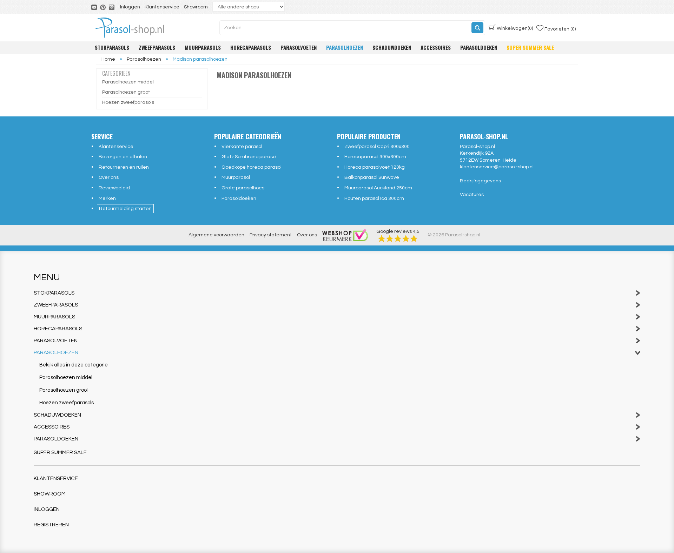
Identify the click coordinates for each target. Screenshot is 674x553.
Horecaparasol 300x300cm (375, 156)
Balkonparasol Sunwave (371, 177)
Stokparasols (112, 47)
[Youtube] (94, 7)
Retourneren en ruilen (124, 167)
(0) (515, 28)
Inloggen (130, 7)
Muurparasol (236, 177)
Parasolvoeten (298, 47)
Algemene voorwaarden (216, 234)
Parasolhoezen (344, 47)
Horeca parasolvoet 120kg (374, 167)
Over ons (109, 177)
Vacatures (472, 194)
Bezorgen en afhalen (123, 156)
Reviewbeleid (114, 188)
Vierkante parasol (242, 146)
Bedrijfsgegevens (480, 180)
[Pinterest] (103, 7)
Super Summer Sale (530, 47)
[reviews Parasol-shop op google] (397, 238)
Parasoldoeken (478, 47)
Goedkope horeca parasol (252, 167)
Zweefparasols (157, 47)
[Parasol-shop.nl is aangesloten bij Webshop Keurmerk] (345, 234)
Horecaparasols (250, 47)
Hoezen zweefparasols (128, 102)
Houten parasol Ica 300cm (374, 198)
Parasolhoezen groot (126, 92)
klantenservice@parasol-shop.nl (497, 166)
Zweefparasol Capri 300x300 (377, 146)
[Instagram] (112, 7)
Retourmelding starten (125, 208)
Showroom (196, 7)
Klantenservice (162, 7)
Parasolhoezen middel (128, 82)
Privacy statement (271, 234)
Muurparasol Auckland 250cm (378, 188)
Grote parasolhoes (243, 188)
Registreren (51, 524)
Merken (107, 198)
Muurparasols (203, 47)
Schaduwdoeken (391, 47)
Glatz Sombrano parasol (249, 156)
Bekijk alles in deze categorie (73, 364)
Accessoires (436, 47)
